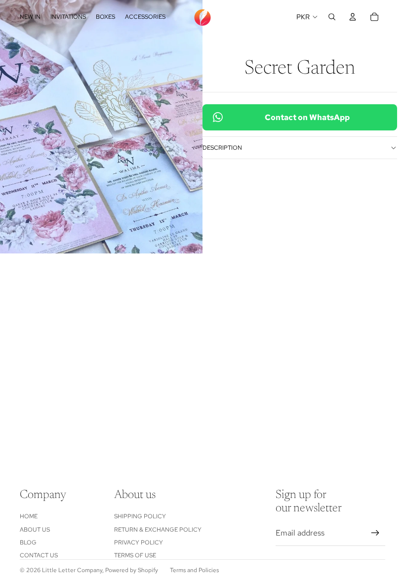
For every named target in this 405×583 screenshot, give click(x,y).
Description (222, 148)
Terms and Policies (194, 570)
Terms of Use (135, 555)
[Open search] (332, 17)
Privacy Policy (138, 542)
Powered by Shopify (131, 570)
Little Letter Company (72, 570)
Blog (28, 542)
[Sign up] (375, 533)
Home (29, 516)
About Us (35, 530)
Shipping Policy (140, 516)
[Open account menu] (353, 17)
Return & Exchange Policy (158, 530)
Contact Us (39, 555)
